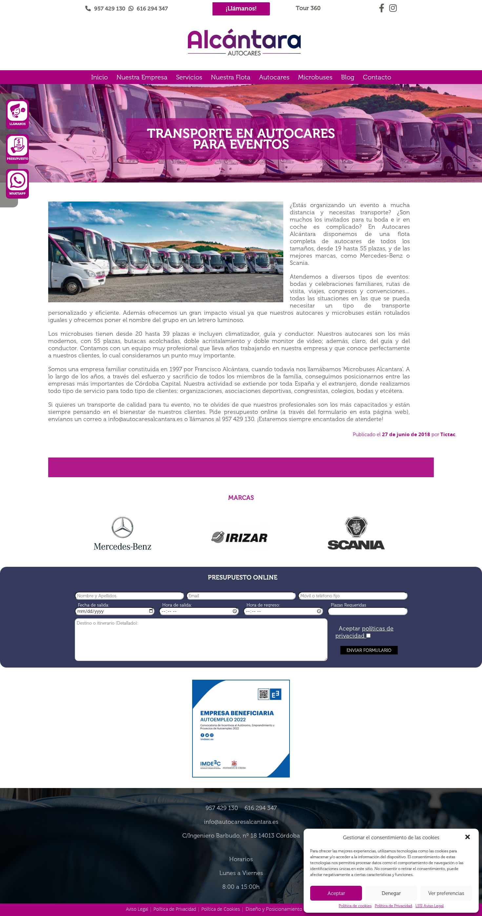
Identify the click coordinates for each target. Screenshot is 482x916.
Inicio (99, 77)
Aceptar (336, 893)
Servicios (189, 77)
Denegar (391, 893)
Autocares (274, 77)
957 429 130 (109, 8)
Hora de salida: (177, 605)
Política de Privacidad (393, 906)
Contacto (377, 77)
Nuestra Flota (231, 77)
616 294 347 (152, 8)
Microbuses (315, 77)
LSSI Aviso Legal (429, 906)
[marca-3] (356, 533)
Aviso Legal (137, 909)
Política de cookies (355, 906)
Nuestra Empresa (142, 77)
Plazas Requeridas (348, 605)
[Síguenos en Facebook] (382, 7)
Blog (347, 77)
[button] (468, 837)
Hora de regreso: (263, 605)
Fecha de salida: (94, 605)
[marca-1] (122, 533)
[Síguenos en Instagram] (392, 7)
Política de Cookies (220, 909)
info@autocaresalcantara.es (241, 821)
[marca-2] (239, 535)
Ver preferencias (446, 893)
